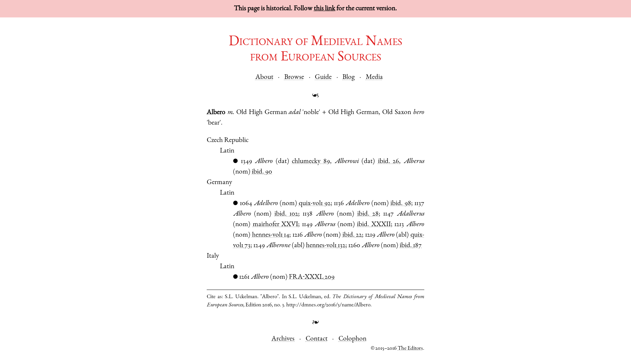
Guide (323, 77)
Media (374, 77)
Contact (317, 339)
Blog (348, 77)
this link (324, 8)
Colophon (352, 339)
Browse (294, 77)
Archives (282, 339)
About (264, 77)
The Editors (410, 348)
